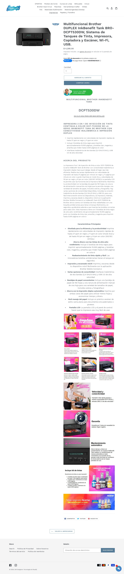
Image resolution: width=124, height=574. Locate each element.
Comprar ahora (83, 83)
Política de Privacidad (25, 549)
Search (11, 549)
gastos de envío (85, 52)
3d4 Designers (18, 569)
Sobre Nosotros (42, 549)
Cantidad (67, 67)
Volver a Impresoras (63, 531)
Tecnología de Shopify (30, 569)
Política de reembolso (36, 551)
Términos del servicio (17, 551)
